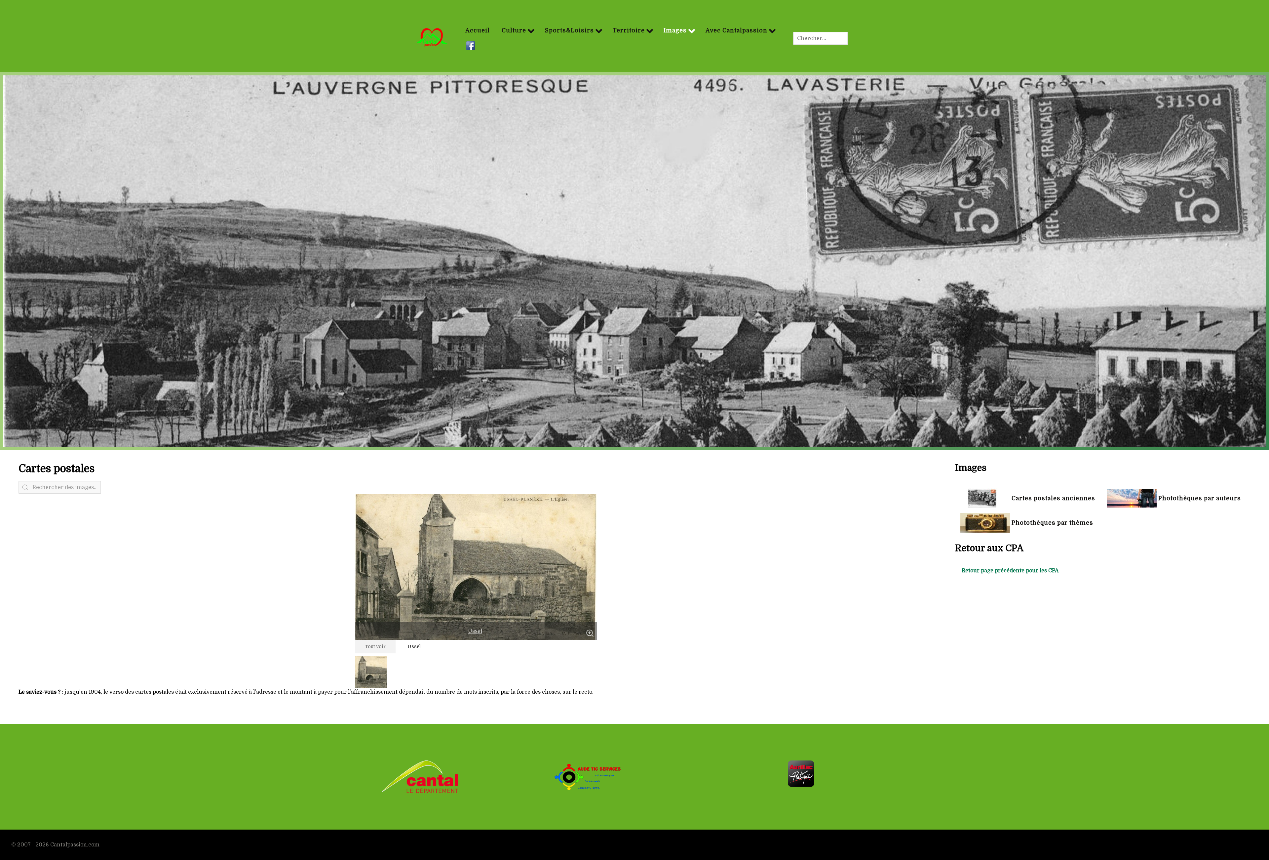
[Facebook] (471, 45)
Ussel (475, 631)
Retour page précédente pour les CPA (1010, 571)
